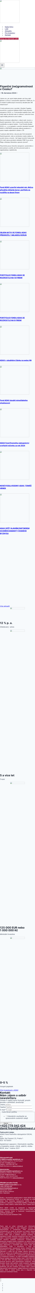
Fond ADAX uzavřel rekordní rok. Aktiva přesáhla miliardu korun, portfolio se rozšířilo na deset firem (16, 190)
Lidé (6, 29)
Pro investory (10, 33)
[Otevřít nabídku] (2, 65)
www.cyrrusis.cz (17, 1166)
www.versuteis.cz (18, 1178)
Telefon (3, 1107)
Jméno (2, 1105)
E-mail (3, 1110)
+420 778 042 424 (12, 1125)
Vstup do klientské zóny (9, 39)
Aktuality (8, 31)
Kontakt (8, 35)
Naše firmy (9, 27)
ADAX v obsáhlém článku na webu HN (16, 360)
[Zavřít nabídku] (0, 1279)
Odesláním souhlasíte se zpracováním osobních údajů (17, 1117)
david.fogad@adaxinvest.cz (9, 1188)
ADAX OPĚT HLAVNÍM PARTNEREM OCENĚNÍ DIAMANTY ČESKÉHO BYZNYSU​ (14, 530)
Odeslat (6, 1123)
